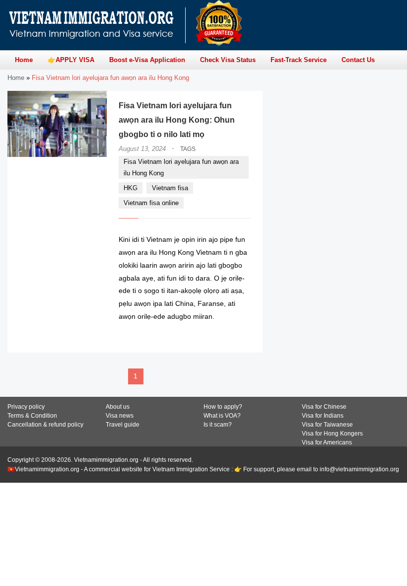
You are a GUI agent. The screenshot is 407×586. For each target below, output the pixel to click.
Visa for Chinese (324, 406)
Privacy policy (26, 406)
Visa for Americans (327, 442)
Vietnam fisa (170, 188)
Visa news (120, 415)
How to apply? (223, 406)
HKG (130, 188)
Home (15, 77)
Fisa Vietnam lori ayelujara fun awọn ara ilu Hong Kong (181, 167)
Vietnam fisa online (151, 203)
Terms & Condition (32, 415)
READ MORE (220, 336)
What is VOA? (222, 415)
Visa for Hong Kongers (332, 433)
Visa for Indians (322, 415)
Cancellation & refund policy (45, 424)
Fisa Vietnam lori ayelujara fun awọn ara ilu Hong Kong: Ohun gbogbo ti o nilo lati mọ (177, 120)
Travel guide (122, 424)
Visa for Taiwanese (327, 424)
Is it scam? (218, 424)
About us (118, 406)
